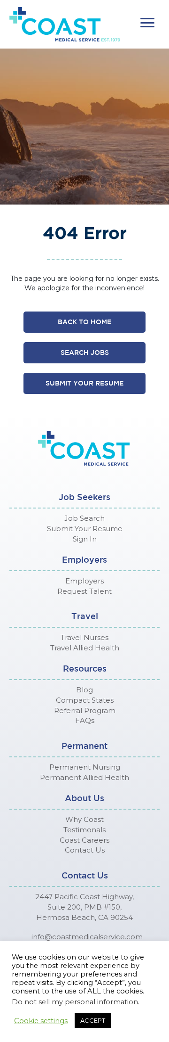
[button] (147, 23)
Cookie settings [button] (41, 1021)
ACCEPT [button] (92, 1020)
